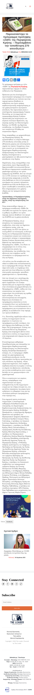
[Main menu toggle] (30, 6)
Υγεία (4, 52)
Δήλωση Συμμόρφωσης (17, 638)
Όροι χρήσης (17, 636)
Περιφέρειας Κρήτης (19, 86)
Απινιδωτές (9, 521)
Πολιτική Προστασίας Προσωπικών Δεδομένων (14, 633)
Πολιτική (11, 557)
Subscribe (17, 608)
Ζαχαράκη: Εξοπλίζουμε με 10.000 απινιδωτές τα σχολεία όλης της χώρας (16, 553)
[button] (25, 6)
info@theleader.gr (17, 670)
